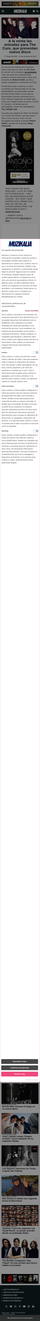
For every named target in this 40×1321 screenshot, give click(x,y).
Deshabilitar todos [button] (20, 1061)
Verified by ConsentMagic (32, 1079)
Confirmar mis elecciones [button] (19, 1068)
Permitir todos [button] (19, 1074)
